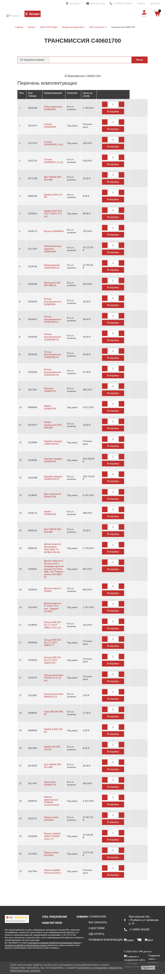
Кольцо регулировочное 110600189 (52, 302)
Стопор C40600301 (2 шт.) (53, 160)
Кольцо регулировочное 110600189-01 (52, 319)
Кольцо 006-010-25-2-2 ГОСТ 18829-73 (53, 642)
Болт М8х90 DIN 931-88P (52, 765)
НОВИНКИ (82, 916)
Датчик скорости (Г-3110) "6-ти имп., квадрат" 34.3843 (52, 607)
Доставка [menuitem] (155, 3)
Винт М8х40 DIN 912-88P (52, 178)
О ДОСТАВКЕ (97, 928)
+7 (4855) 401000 (122, 3)
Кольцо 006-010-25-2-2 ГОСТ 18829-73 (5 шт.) (53, 625)
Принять (148, 967)
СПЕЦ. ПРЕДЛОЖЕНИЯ (54, 916)
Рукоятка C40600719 (50, 389)
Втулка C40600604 (54, 231)
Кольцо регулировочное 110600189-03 (52, 354)
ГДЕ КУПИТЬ (96, 934)
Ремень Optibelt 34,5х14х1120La (52, 871)
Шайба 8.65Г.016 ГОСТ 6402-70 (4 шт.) (53, 214)
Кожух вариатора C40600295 (53, 108)
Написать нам (97, 3)
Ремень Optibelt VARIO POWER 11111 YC (52, 836)
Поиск (139, 59)
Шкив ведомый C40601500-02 (52, 266)
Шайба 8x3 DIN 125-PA (52, 748)
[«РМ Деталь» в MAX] (149, 940)
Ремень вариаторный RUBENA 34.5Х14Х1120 (51, 801)
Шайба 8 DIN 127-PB (53, 196)
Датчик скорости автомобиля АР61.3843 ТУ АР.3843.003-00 (52, 548)
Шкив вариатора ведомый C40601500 (52, 249)
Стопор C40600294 (50, 125)
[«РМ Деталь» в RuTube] (129, 940)
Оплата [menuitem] (141, 3)
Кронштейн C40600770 (50, 783)
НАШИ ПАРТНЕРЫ (52, 923)
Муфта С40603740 (50, 407)
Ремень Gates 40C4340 (51, 853)
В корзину (113, 111)
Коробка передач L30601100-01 (53, 442)
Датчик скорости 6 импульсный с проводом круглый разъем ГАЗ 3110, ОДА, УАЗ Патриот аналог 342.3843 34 (53, 568)
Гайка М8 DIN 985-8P (54, 713)
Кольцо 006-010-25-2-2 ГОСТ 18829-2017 (53, 660)
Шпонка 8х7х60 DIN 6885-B (52, 284)
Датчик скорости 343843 (52, 589)
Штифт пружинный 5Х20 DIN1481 (53, 425)
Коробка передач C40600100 (53, 460)
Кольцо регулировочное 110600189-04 (52, 372)
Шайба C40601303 (50, 512)
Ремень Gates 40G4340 (51, 818)
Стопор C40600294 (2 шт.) (53, 143)
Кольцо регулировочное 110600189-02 (52, 337)
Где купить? (75, 3)
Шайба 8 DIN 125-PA (53, 730)
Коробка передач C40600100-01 (53, 477)
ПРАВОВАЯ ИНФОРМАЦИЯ (106, 939)
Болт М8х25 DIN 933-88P (52, 530)
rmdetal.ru (55, 948)
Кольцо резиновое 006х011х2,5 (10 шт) (53, 678)
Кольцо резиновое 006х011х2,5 (53, 695)
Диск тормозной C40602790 (52, 495)
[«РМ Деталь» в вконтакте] (139, 940)
